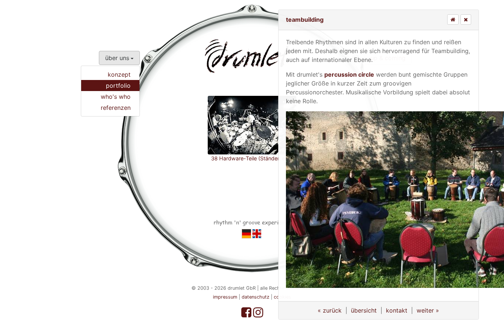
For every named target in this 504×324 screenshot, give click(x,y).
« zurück (330, 310)
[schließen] (465, 19)
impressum (225, 297)
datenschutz (255, 297)
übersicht (364, 310)
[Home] (453, 19)
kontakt (396, 310)
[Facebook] (247, 314)
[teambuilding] (246, 233)
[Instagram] (258, 314)
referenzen (116, 107)
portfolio (118, 85)
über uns (117, 58)
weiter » (428, 310)
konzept (119, 74)
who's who (116, 96)
